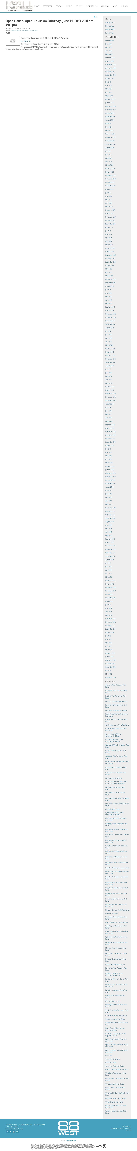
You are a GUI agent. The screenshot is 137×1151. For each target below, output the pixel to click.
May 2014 (108, 497)
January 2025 (109, 103)
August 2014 (109, 487)
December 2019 (110, 279)
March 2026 (109, 54)
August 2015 (109, 445)
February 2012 (110, 580)
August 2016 (109, 404)
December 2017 (110, 355)
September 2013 (110, 518)
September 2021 (110, 224)
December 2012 (110, 546)
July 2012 (108, 563)
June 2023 (108, 155)
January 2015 (109, 470)
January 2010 (109, 657)
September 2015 (110, 442)
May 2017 (108, 376)
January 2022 (109, 213)
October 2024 (110, 113)
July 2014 (108, 490)
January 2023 (109, 172)
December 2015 (110, 432)
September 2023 (110, 144)
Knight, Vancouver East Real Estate (116, 922)
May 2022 (108, 200)
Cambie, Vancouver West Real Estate (117, 725)
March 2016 (109, 421)
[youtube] (13, 1131)
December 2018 (110, 314)
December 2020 (110, 255)
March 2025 (109, 96)
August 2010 (109, 632)
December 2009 (110, 660)
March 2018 (109, 345)
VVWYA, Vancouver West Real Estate (117, 1069)
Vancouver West (110, 1063)
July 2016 (108, 407)
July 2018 (108, 331)
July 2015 (108, 449)
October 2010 (110, 625)
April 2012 (108, 574)
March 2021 (109, 245)
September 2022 (110, 186)
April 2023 (108, 162)
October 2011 (110, 594)
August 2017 (109, 366)
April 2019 (108, 300)
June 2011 (108, 608)
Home (36, 6)
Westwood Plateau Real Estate (115, 1098)
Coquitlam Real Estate (112, 809)
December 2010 (110, 619)
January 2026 (109, 61)
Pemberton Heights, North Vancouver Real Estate (114, 974)
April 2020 (108, 272)
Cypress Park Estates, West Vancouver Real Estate (114, 814)
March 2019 (109, 304)
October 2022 (110, 182)
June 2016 (108, 411)
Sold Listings (109, 33)
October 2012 (110, 553)
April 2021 (108, 241)
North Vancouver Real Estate (115, 964)
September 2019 (110, 283)
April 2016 (108, 418)
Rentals (59, 6)
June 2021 (108, 234)
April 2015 (108, 459)
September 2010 (110, 629)
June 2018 (108, 335)
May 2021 (108, 238)
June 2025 (108, 85)
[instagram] (17, 1131)
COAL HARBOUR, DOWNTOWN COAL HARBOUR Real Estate (115, 783)
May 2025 (108, 89)
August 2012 (109, 560)
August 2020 (109, 265)
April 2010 (108, 646)
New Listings (109, 26)
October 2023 (110, 141)
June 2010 (108, 639)
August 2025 (109, 78)
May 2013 (108, 529)
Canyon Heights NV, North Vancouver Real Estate (114, 735)
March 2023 (109, 165)
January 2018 (109, 352)
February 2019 (110, 307)
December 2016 (110, 394)
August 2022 (109, 189)
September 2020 (110, 262)
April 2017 (108, 380)
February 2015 (110, 466)
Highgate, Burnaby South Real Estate (117, 910)
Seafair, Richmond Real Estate (115, 1019)
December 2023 (110, 137)
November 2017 (110, 359)
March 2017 (109, 383)
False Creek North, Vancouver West (117, 868)
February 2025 (110, 99)
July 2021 (108, 231)
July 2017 (108, 369)
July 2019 (108, 290)
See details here (26, 41)
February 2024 (110, 134)
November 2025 (110, 68)
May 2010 (108, 643)
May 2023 (108, 158)
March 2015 (109, 463)
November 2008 (110, 677)
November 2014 (110, 477)
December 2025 (110, 65)
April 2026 (108, 51)
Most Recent (109, 40)
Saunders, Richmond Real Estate (116, 1016)
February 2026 (110, 58)
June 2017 (108, 373)
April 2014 (108, 501)
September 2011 (110, 598)
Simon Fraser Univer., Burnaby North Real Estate (115, 1029)
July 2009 (108, 670)
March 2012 (109, 577)
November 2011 (110, 591)
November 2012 (110, 549)
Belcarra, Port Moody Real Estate (116, 701)
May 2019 (108, 297)
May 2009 (108, 674)
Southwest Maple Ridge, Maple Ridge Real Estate (115, 1035)
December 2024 (110, 106)
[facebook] (7, 1131)
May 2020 (108, 269)
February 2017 (110, 387)
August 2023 (109, 148)
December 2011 (110, 587)
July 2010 (108, 636)
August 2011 (109, 601)
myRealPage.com (71, 1140)
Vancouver (108, 1056)
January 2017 (109, 390)
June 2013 (108, 525)
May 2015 (108, 456)
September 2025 (110, 75)
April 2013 (108, 532)
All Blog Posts (109, 23)
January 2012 (109, 584)
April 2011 (108, 612)
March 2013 (109, 535)
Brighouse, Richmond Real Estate (116, 710)
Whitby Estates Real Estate (114, 1102)
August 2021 (109, 227)
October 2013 (110, 515)
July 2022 (108, 193)
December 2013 (110, 508)
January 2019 (109, 310)
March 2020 (109, 276)
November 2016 (110, 397)
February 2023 (110, 168)
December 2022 (110, 175)
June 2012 (108, 567)
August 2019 (109, 286)
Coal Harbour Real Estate (113, 778)
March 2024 (109, 130)
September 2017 (110, 362)
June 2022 (108, 196)
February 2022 (110, 210)
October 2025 (110, 72)
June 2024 (108, 127)
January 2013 (109, 542)
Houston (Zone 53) (111, 913)
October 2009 (110, 664)
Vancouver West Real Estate (114, 1066)
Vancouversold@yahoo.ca (14, 1129)
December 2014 (110, 473)
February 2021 (110, 248)
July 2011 (108, 605)
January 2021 (109, 252)
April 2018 (108, 342)
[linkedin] (10, 1131)
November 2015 (110, 435)
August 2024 (109, 120)
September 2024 (110, 117)
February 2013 (110, 539)
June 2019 (108, 293)
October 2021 (110, 220)
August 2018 (109, 328)
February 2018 (110, 349)
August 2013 (109, 522)
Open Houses (110, 29)
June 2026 (108, 44)
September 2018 (110, 324)
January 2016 (109, 428)
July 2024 (108, 123)
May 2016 (108, 414)
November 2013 (110, 511)
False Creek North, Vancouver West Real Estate (24, 30)
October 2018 (110, 321)
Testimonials (92, 6)
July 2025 (108, 82)
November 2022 (110, 179)
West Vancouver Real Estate (114, 1084)
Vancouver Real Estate (112, 1059)
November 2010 (110, 622)
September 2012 (110, 556)
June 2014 (108, 494)
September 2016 (110, 400)
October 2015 (110, 439)
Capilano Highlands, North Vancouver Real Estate (114, 740)
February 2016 (110, 425)
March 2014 (109, 504)
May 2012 (108, 570)
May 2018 (108, 338)
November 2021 (110, 217)
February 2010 (110, 653)
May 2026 (108, 47)
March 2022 (109, 207)
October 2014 (110, 480)
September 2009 (110, 667)
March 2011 (109, 615)
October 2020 (110, 259)
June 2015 (108, 452)
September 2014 (110, 484)
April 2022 (108, 203)
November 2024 (110, 110)
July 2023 (108, 151)
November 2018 (110, 317)
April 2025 (108, 92)
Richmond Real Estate (112, 1001)
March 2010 (109, 650)
